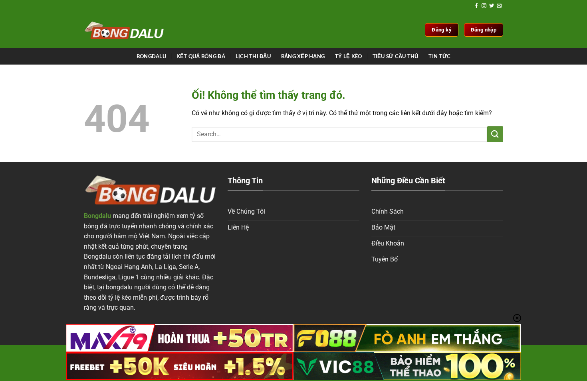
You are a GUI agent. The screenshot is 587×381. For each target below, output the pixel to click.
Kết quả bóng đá (200, 56)
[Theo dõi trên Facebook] (476, 6)
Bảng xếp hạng (303, 56)
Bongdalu (151, 56)
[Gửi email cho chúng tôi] (499, 6)
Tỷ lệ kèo (348, 56)
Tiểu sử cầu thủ (395, 56)
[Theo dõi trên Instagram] (484, 6)
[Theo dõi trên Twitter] (491, 6)
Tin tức (439, 56)
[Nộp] (495, 134)
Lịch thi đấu (253, 56)
